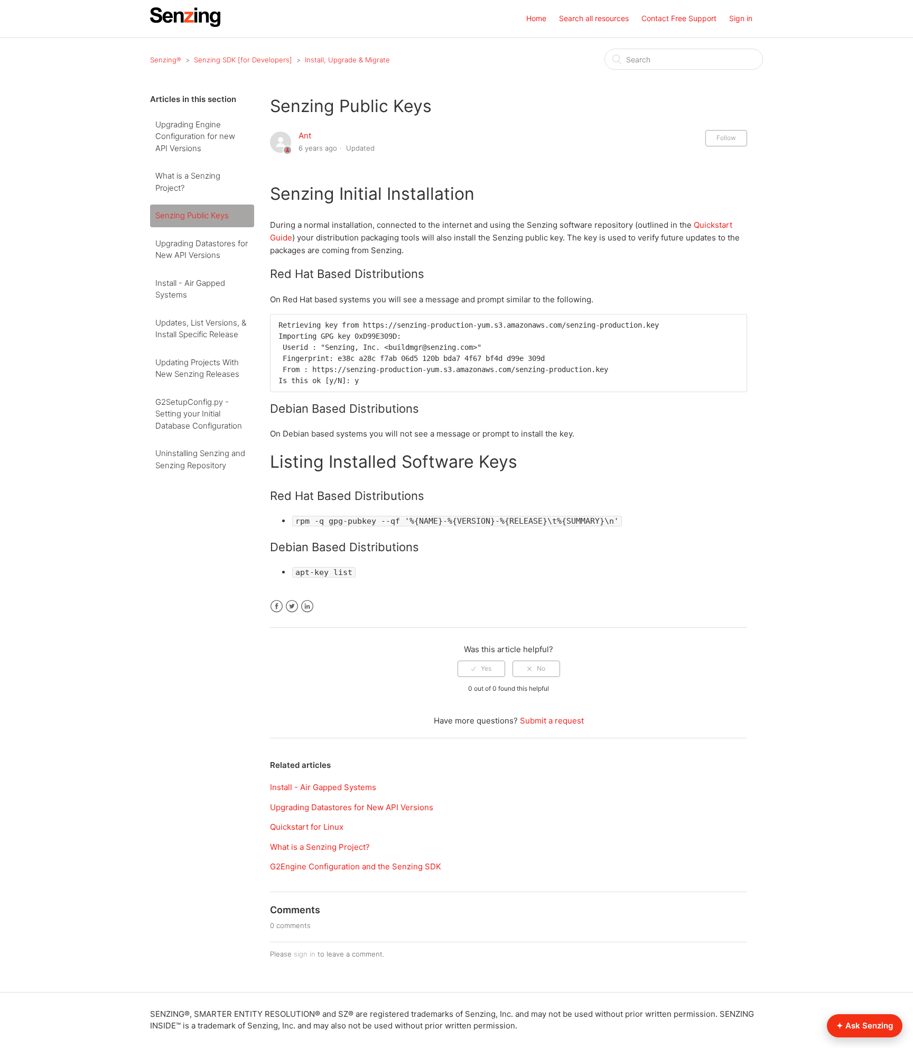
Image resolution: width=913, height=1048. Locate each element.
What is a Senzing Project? (187, 182)
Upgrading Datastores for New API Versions (201, 249)
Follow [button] (726, 138)
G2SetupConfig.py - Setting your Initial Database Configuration (198, 414)
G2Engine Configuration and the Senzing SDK (355, 866)
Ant (305, 136)
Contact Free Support (678, 18)
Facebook (276, 606)
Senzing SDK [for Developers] (243, 59)
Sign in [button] (740, 18)
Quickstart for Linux (306, 827)
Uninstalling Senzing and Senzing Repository (200, 459)
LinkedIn (307, 606)
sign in (304, 954)
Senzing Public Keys (192, 215)
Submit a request (552, 721)
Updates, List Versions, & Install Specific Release (200, 329)
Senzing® (165, 59)
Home (536, 18)
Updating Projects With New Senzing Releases (197, 368)
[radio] (481, 668)
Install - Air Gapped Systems (190, 289)
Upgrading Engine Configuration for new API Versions (195, 136)
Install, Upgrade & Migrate (347, 59)
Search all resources (594, 18)
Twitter (292, 606)
